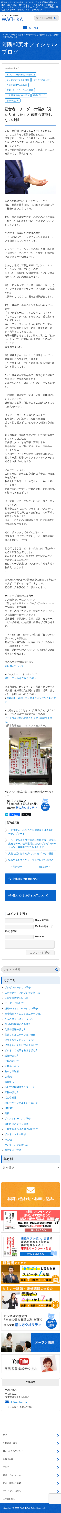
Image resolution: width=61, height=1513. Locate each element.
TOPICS (9, 1108)
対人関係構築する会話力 (18, 95)
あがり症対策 (13, 1071)
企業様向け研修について (26, 878)
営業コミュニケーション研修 (20, 90)
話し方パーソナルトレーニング (21, 1102)
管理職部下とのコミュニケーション (24, 1013)
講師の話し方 (13, 100)
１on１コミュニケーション (19, 1019)
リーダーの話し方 (41, 80)
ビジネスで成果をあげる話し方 (21, 74)
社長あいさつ (12, 1066)
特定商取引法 (9, 1499)
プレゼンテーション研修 (18, 80)
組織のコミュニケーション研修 (21, 1008)
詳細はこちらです (14, 665)
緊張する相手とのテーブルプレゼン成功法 (30, 860)
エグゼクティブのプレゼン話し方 (22, 992)
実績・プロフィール (12, 1475)
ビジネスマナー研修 (16, 1134)
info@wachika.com (18, 1402)
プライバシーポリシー (13, 1491)
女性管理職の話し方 (15, 1029)
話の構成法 (10, 1097)
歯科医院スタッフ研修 (16, 1123)
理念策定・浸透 (13, 1150)
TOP (5, 1435)
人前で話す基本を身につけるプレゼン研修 (30, 853)
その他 (8, 1139)
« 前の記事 (16, 866)
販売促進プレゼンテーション (20, 1040)
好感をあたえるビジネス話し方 (21, 1045)
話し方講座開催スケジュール (20, 1087)
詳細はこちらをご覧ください (20, 678)
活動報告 (9, 1081)
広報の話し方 (12, 1092)
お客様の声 (8, 1459)
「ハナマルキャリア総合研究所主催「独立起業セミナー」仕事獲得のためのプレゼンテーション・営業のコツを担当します (32, 843)
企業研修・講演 (10, 1443)
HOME (5, 35)
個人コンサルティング (13, 1451)
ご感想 (8, 1076)
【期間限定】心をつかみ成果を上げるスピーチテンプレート (32, 832)
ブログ (13, 35)
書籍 (7, 1113)
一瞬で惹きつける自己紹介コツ (21, 1129)
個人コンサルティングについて (30, 895)
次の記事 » (44, 866)
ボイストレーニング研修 (18, 1118)
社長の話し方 (39, 95)
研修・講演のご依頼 (12, 1483)
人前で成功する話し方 (17, 85)
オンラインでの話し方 (16, 1144)
